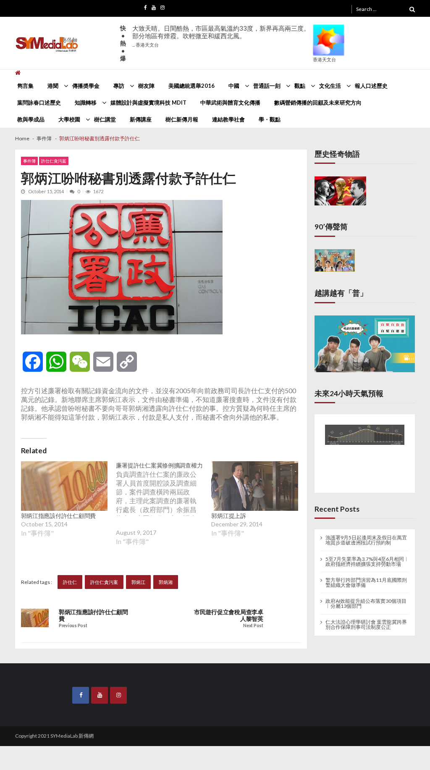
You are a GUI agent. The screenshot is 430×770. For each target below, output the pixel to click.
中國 (233, 85)
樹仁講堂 (105, 119)
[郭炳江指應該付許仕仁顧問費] (64, 486)
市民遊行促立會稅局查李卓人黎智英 (228, 615)
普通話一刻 (267, 85)
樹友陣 (146, 85)
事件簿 (29, 160)
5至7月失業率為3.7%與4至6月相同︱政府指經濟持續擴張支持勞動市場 (367, 557)
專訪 (118, 85)
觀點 (299, 85)
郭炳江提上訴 (228, 515)
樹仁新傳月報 (181, 119)
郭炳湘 (166, 582)
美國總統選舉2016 (191, 85)
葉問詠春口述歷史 (39, 102)
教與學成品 (31, 119)
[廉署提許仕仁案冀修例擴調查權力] (163, 509)
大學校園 (69, 119)
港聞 (52, 85)
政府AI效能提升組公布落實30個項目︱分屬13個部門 (365, 599)
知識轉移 (86, 102)
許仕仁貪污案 (53, 160)
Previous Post (73, 625)
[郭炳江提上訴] (254, 486)
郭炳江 (138, 582)
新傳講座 (141, 119)
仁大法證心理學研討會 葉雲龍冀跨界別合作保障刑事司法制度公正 (366, 620)
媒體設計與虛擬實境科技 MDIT (148, 102)
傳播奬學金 (86, 85)
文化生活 (330, 85)
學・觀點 (270, 119)
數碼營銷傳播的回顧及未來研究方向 (318, 102)
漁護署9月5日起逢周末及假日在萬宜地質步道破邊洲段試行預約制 (366, 536)
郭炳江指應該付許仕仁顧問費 (58, 515)
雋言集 (25, 85)
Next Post (253, 625)
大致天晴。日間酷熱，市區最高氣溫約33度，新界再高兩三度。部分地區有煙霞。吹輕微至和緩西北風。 (221, 35)
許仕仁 (70, 582)
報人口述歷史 (371, 85)
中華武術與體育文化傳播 (230, 102)
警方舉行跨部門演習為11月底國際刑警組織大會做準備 (366, 578)
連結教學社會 (228, 119)
